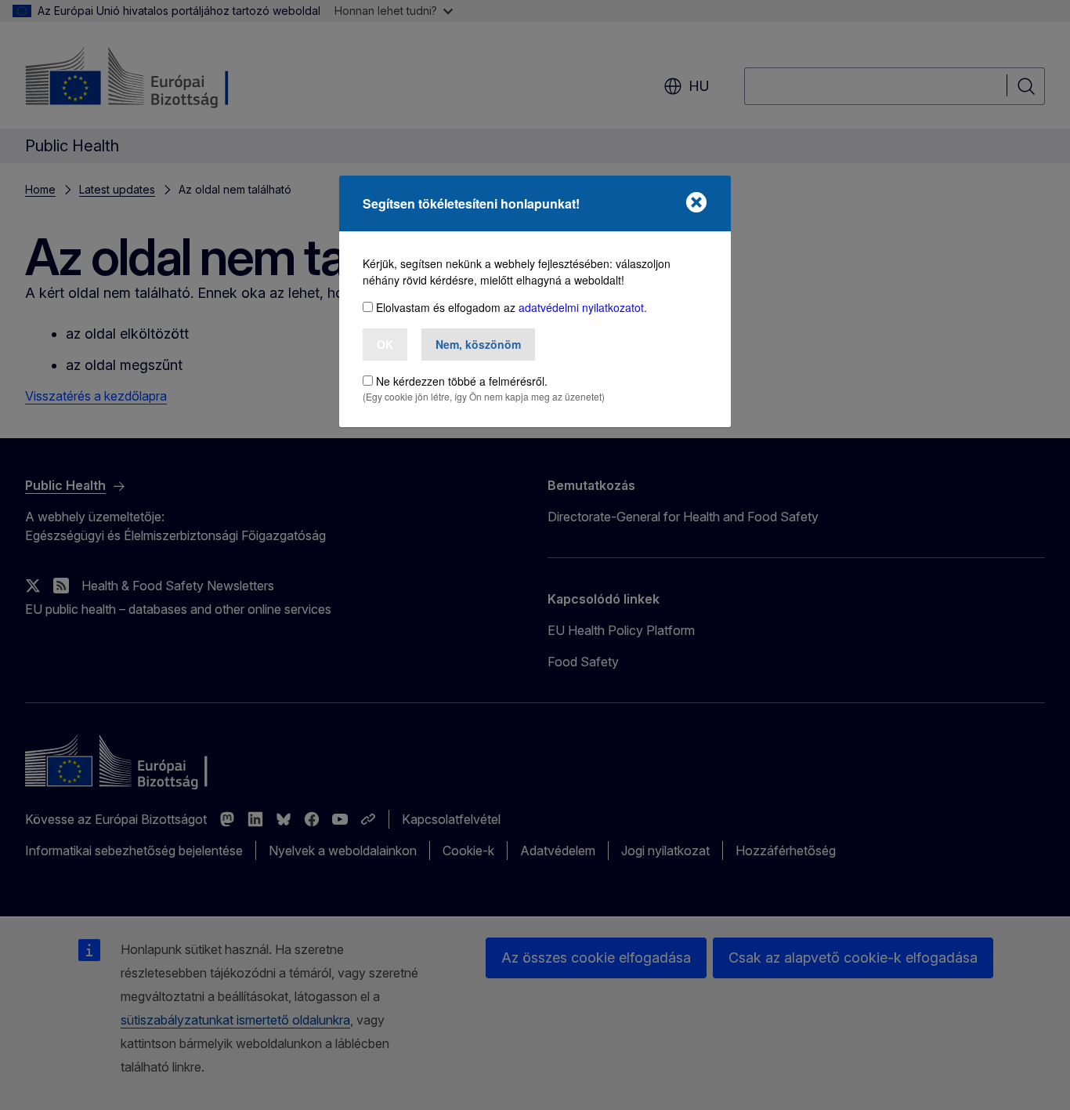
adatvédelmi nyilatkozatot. (583, 307)
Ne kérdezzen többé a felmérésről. (462, 381)
